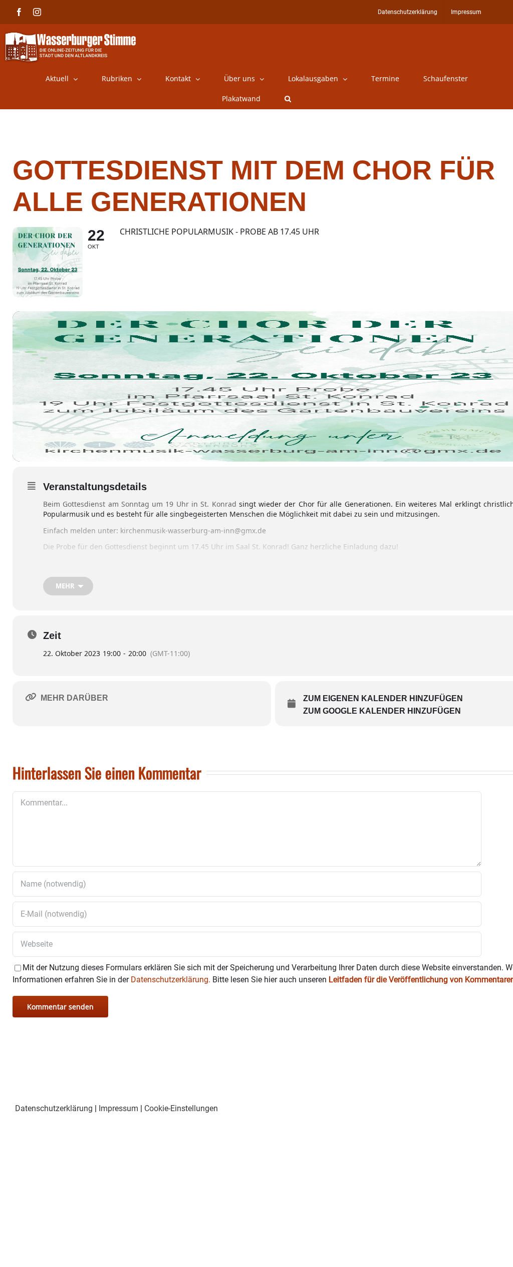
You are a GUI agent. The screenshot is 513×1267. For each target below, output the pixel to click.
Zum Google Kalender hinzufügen (382, 711)
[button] (288, 99)
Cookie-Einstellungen (181, 1108)
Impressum (118, 1108)
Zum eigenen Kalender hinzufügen (383, 698)
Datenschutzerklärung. (170, 979)
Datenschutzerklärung (54, 1108)
